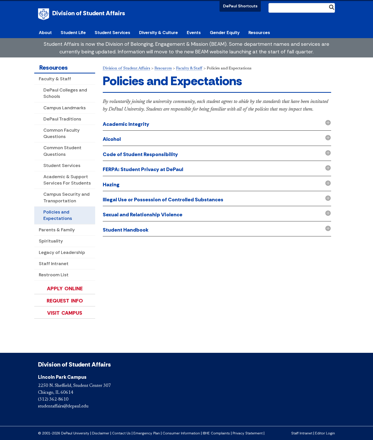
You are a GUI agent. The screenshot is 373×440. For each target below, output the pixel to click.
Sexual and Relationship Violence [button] (142, 214)
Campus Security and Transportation (66, 197)
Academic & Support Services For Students (67, 180)
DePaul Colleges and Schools (65, 93)
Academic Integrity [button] (126, 124)
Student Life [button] (73, 32)
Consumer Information (181, 433)
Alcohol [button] (112, 139)
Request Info (65, 300)
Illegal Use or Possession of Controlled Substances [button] (163, 199)
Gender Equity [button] (225, 32)
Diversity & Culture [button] (158, 32)
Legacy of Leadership (62, 252)
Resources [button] (259, 32)
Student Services (61, 165)
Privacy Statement (248, 433)
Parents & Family (57, 230)
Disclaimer (100, 433)
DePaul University (44, 14)
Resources (53, 67)
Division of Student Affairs (88, 13)
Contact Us (121, 433)
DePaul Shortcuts (240, 6)
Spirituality (51, 241)
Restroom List (54, 275)
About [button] (45, 32)
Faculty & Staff (55, 79)
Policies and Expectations (57, 215)
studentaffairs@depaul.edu (63, 406)
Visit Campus (64, 313)
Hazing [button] (111, 184)
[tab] (217, 124)
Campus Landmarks (64, 108)
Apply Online (65, 288)
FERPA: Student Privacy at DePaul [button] (143, 169)
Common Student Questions (62, 151)
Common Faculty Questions (61, 133)
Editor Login (325, 433)
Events (194, 32)
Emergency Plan (146, 433)
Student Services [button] (112, 32)
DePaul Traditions (62, 119)
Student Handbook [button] (125, 229)
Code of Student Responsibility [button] (140, 154)
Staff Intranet (54, 264)
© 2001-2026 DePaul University (63, 433)
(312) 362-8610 (53, 399)
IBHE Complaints (216, 433)
